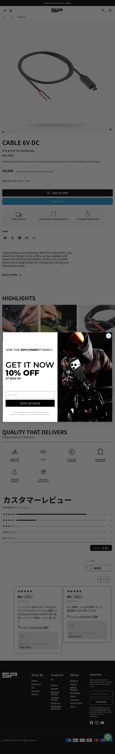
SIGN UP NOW (30, 403)
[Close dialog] (108, 335)
